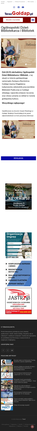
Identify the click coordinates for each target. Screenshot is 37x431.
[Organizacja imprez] (18, 258)
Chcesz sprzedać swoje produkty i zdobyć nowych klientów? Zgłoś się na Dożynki (24, 400)
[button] (33, 20)
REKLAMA (18, 158)
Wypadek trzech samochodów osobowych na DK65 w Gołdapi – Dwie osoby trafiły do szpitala (25, 381)
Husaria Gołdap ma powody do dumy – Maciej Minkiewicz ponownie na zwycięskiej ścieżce (25, 368)
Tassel (23, 419)
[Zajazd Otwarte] (18, 209)
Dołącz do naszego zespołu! (22, 405)
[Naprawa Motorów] (18, 286)
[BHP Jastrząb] (18, 314)
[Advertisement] (18, 172)
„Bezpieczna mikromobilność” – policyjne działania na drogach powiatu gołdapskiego (25, 387)
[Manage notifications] (32, 426)
